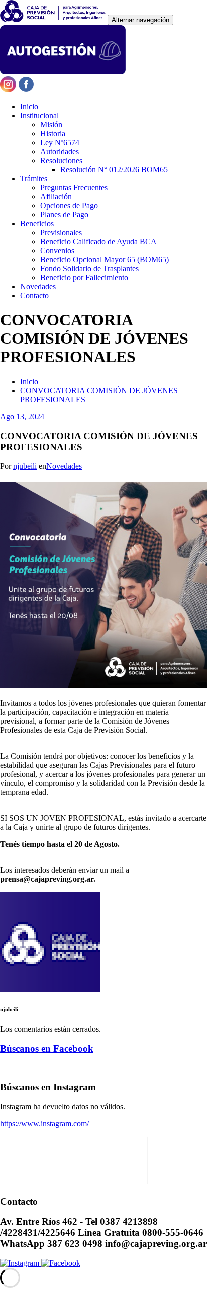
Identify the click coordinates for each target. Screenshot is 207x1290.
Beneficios (37, 223)
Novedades (38, 286)
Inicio (29, 106)
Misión (51, 124)
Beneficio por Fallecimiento (84, 277)
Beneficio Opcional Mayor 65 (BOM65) (104, 259)
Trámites (33, 178)
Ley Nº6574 (59, 142)
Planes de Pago (64, 214)
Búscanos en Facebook (46, 1048)
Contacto (34, 295)
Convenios (57, 250)
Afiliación (56, 196)
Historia (52, 133)
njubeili (25, 466)
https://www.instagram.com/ (44, 1123)
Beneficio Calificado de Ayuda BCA (98, 241)
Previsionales (61, 232)
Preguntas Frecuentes (74, 187)
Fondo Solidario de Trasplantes (89, 268)
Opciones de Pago (69, 205)
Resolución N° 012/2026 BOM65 (114, 169)
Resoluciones (61, 160)
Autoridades (59, 151)
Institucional (39, 115)
